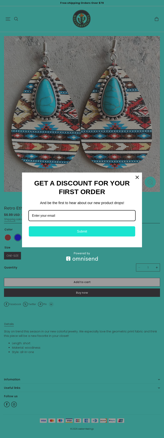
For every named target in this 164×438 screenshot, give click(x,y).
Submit (82, 231)
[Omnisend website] (82, 256)
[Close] (137, 177)
